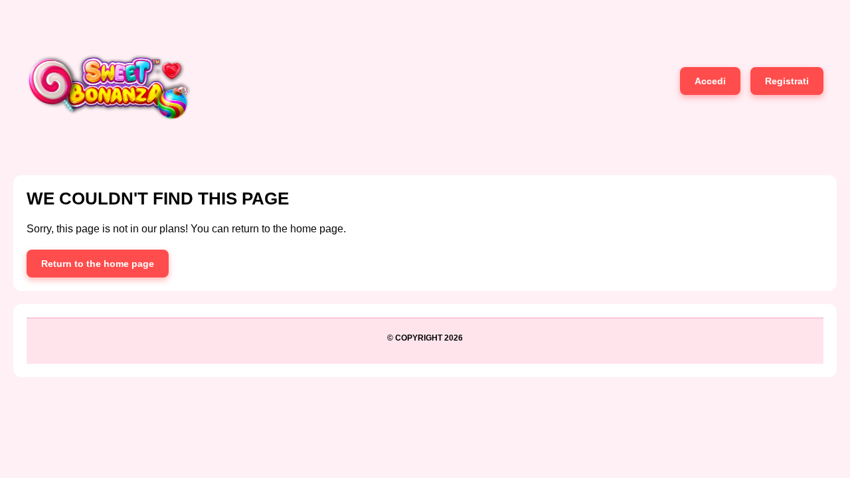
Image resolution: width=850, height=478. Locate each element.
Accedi (710, 81)
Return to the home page (97, 263)
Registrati (787, 81)
